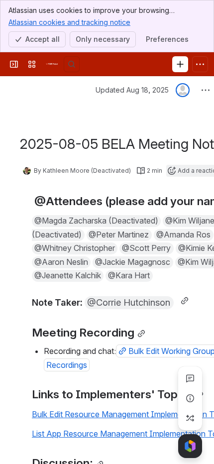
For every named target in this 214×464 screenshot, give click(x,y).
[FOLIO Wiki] (52, 64)
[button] (96, 221)
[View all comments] (190, 378)
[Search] (72, 64)
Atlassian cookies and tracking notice (69, 22)
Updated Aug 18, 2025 (132, 90)
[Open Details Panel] (190, 398)
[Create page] (190, 418)
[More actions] (206, 90)
